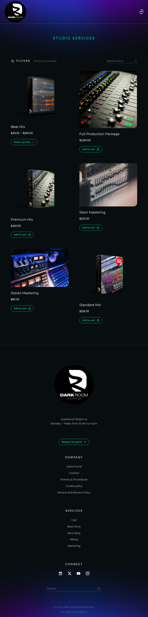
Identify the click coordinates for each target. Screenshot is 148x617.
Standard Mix (90, 305)
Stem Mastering (92, 212)
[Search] (98, 588)
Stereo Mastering (25, 293)
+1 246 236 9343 (74, 432)
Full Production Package (99, 134)
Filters (23, 61)
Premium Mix (22, 220)
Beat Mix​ (18, 127)
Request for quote (72, 441)
